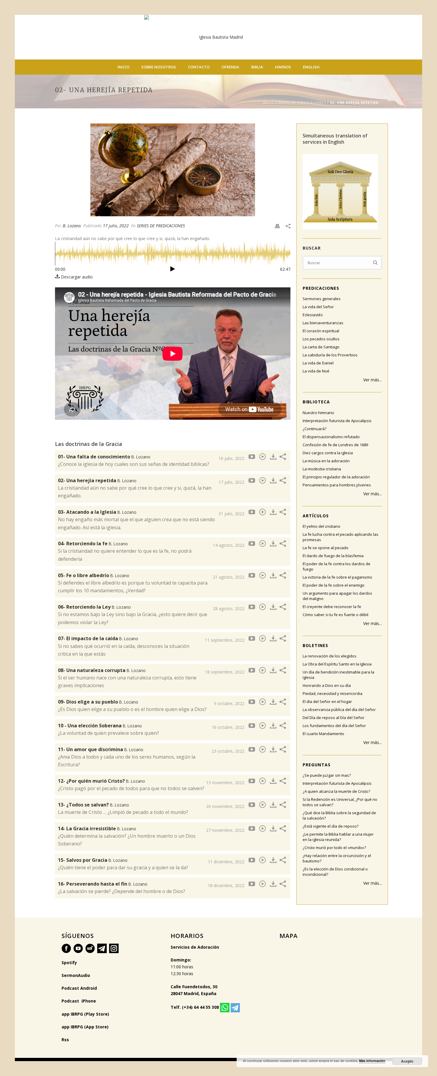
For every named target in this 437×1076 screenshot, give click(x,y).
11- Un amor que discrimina (100, 749)
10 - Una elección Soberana (100, 725)
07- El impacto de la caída (98, 638)
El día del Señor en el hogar (327, 701)
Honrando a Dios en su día (327, 685)
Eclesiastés (313, 314)
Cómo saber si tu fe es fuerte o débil (335, 614)
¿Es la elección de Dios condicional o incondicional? (335, 871)
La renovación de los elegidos (329, 656)
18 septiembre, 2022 (224, 672)
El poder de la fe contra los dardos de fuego (336, 566)
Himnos (283, 67)
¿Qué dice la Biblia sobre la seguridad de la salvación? (339, 815)
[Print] (277, 225)
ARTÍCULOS (316, 516)
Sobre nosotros (158, 67)
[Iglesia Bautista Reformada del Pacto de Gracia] (218, 37)
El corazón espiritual (321, 330)
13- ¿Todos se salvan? (93, 804)
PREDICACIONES (321, 288)
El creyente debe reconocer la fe (332, 606)
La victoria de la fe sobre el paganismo (337, 577)
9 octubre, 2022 (229, 703)
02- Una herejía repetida (97, 480)
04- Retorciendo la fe (93, 543)
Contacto (199, 67)
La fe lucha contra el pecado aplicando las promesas (340, 537)
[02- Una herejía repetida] (172, 169)
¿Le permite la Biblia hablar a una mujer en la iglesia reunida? (338, 836)
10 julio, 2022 (231, 458)
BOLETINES (315, 645)
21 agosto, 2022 (228, 577)
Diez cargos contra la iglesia (328, 452)
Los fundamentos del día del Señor (334, 725)
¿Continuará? (314, 428)
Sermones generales (322, 298)
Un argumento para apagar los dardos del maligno (337, 596)
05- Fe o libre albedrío (93, 575)
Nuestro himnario (318, 412)
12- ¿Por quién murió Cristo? (101, 781)
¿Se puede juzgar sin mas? (327, 775)
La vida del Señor (318, 306)
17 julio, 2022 (116, 225)
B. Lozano (72, 225)
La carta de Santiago (321, 347)
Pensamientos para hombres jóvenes (337, 485)
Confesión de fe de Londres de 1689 (335, 444)
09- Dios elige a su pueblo (98, 701)
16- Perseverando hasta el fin (102, 884)
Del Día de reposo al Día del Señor (333, 717)
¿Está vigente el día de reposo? (331, 826)
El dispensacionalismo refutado (331, 436)
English (311, 67)
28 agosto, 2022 (228, 608)
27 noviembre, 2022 (225, 830)
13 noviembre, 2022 (225, 782)
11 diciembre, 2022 (226, 861)
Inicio (123, 67)
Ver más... (372, 380)
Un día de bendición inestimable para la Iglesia (338, 674)
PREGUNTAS (317, 765)
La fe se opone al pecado (325, 547)
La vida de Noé (316, 371)
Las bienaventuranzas (323, 322)
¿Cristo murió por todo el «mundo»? (334, 847)
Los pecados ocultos (321, 339)
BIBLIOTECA (316, 402)
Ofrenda (230, 67)
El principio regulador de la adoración (336, 477)
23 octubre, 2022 (228, 751)
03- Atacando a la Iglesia (97, 512)
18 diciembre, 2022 (226, 885)
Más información (372, 1060)
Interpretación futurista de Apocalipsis (337, 420)
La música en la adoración (326, 460)
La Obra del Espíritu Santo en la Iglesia (337, 664)
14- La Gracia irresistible (97, 828)
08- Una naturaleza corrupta (102, 670)
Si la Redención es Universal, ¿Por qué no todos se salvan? (340, 802)
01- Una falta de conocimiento (104, 456)
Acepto (407, 1061)
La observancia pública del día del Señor (339, 709)
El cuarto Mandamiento (323, 733)
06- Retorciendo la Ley (94, 607)
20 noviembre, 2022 (225, 806)
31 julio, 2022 (231, 513)
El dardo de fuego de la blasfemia (333, 555)
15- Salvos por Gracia (93, 860)
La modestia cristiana (322, 469)
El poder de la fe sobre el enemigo (333, 585)
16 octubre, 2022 (228, 727)
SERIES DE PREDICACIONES (302, 103)
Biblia (257, 67)
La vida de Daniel (318, 363)
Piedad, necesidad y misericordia (332, 693)
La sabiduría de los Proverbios (330, 355)
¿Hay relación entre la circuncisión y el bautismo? (337, 858)
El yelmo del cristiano (321, 526)
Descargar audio (76, 277)
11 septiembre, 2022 (224, 640)
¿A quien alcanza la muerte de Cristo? (336, 791)
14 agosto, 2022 (228, 545)
